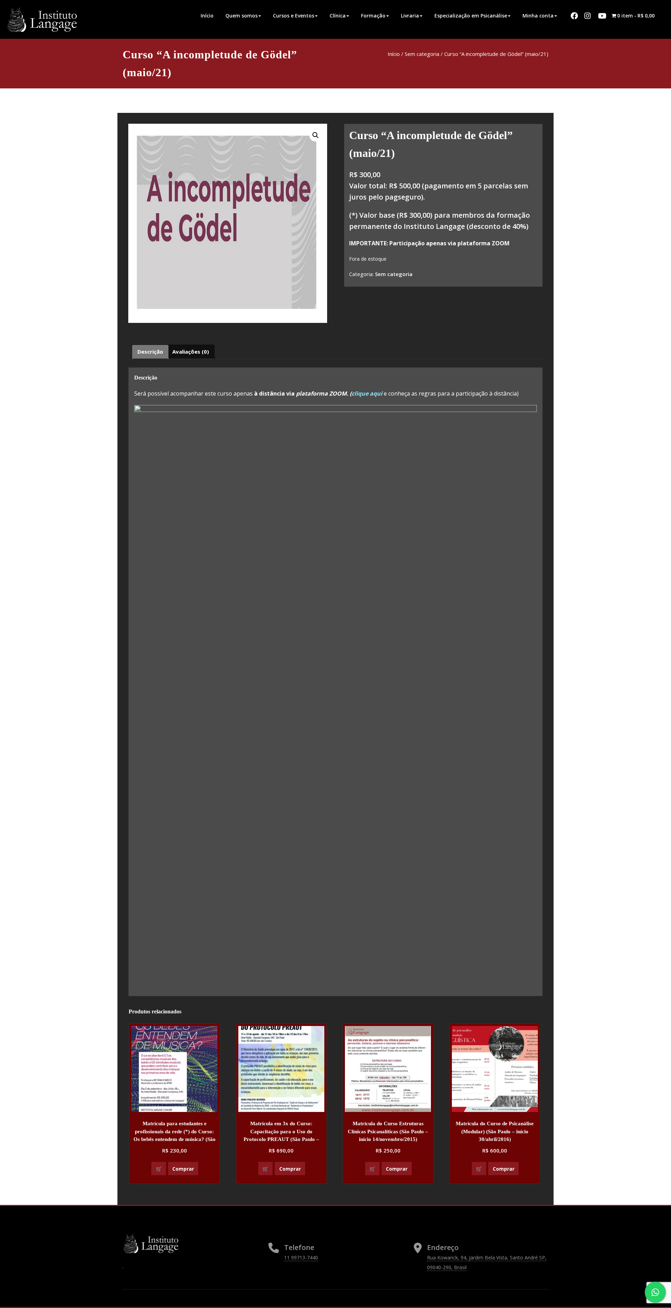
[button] (315, 135)
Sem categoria (422, 53)
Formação (373, 15)
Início (207, 15)
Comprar (183, 1168)
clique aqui (368, 393)
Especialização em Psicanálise (470, 15)
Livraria (410, 15)
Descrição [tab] (150, 351)
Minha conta (538, 15)
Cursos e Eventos (293, 15)
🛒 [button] (159, 1168)
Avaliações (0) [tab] (190, 351)
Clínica (338, 15)
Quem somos (241, 15)
